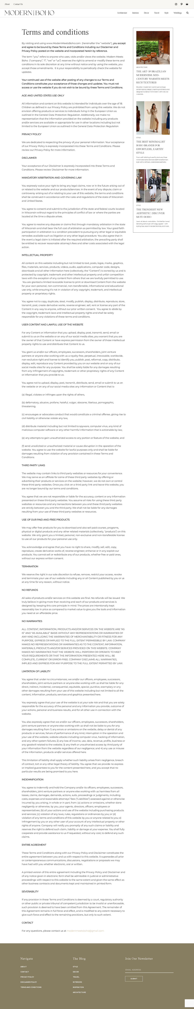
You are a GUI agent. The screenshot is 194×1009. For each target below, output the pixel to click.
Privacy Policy (27, 977)
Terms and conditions (30, 987)
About (7, 4)
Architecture (122, 13)
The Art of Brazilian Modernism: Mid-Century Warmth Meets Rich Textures (152, 77)
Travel (156, 13)
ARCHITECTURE (141, 67)
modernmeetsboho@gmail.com (85, 930)
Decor (146, 13)
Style (166, 13)
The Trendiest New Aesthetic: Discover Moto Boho (150, 213)
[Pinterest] (181, 4)
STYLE (138, 137)
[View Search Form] (187, 13)
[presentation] (153, 47)
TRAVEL (76, 977)
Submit (134, 979)
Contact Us (18, 4)
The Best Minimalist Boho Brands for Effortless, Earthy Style (150, 147)
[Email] (187, 4)
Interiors (135, 13)
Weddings (178, 13)
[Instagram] (176, 4)
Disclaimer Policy (28, 982)
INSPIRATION (78, 987)
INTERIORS (77, 982)
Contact (24, 972)
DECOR (76, 972)
